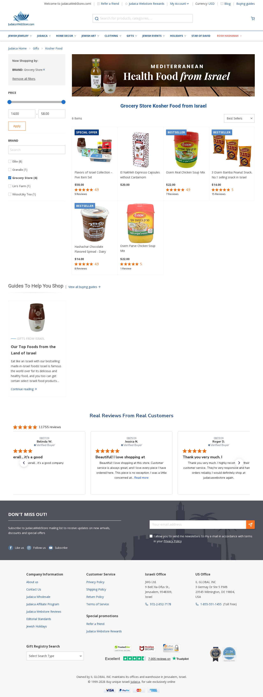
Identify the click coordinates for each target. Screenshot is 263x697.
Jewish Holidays (36, 626)
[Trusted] (122, 648)
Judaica (42, 36)
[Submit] (97, 19)
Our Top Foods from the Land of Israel (33, 349)
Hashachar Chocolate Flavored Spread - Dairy (90, 249)
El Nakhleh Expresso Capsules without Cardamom (140, 174)
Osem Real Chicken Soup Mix (185, 172)
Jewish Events (151, 36)
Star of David (200, 36)
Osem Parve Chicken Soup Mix (137, 248)
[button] (24, 463)
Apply (17, 126)
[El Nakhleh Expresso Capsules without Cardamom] (140, 150)
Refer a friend (110, 4)
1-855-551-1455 (210, 604)
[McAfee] (147, 648)
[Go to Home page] (21, 18)
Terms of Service (97, 604)
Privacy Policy (173, 541)
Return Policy (95, 597)
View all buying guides (83, 287)
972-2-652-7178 (160, 604)
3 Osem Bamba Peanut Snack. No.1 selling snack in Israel (232, 174)
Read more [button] (141, 478)
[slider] (9, 102)
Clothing (111, 36)
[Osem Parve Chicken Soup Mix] (140, 223)
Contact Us (33, 589)
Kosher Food (53, 48)
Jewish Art (89, 36)
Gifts (130, 36)
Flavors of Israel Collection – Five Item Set (93, 174)
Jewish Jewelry (18, 36)
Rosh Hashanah (228, 36)
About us (32, 582)
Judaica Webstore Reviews (43, 611)
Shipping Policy (96, 589)
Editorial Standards (38, 619)
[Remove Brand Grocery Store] (44, 70)
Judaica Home (17, 48)
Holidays (176, 36)
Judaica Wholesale (38, 597)
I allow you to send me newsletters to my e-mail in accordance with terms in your (203, 538)
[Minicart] (253, 18)
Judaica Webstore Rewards (146, 4)
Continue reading (22, 389)
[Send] (250, 524)
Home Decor (64, 36)
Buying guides (245, 3)
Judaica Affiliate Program (42, 604)
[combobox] (143, 18)
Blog (227, 3)
